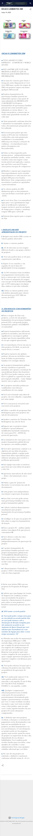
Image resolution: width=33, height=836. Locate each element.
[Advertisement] (16, 797)
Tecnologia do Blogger (18, 818)
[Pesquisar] (30, 3)
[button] (30, 9)
